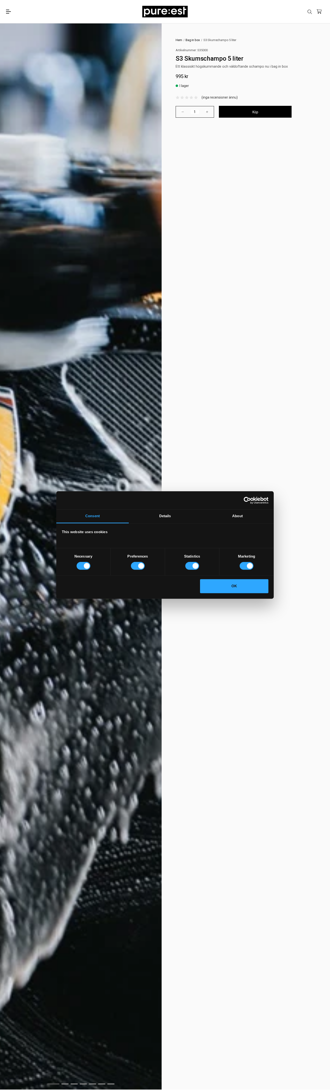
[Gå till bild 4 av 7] (83, 1083)
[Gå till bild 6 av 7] (101, 1083)
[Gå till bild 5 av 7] (92, 1083)
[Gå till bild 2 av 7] (65, 1083)
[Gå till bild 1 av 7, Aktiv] (53, 1083)
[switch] (138, 566)
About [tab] (237, 516)
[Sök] (310, 11)
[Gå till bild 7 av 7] (111, 1083)
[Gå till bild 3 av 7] (74, 1083)
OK (234, 586)
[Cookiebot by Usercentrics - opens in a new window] (247, 500)
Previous (9, 552)
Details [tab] (165, 516)
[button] (187, 97)
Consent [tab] (92, 516)
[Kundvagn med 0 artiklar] (319, 11)
